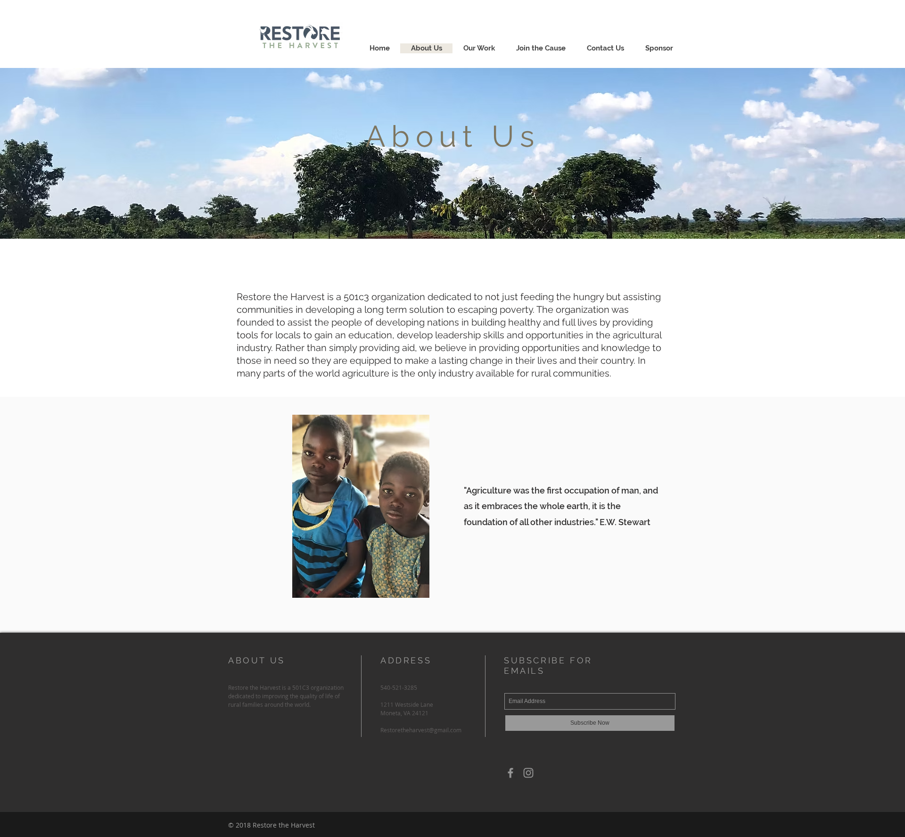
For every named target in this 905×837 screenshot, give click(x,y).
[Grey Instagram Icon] (528, 772)
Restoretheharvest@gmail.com (420, 730)
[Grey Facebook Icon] (510, 772)
